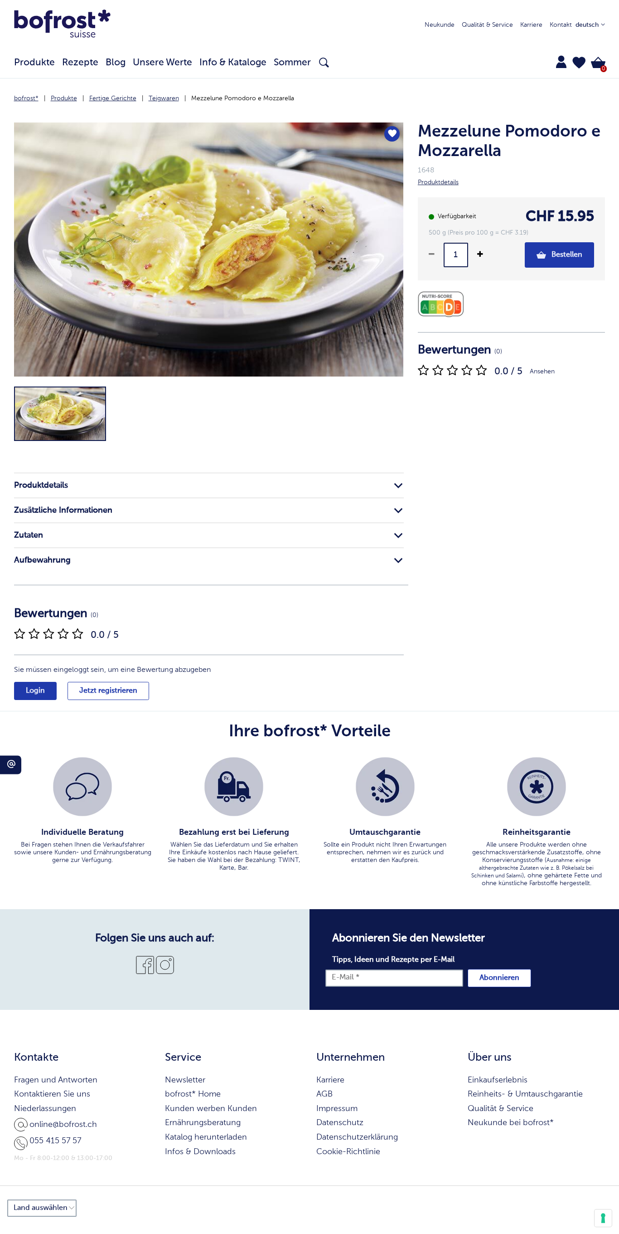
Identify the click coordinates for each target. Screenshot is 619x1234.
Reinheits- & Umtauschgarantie (525, 1094)
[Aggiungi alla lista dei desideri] (392, 134)
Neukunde (440, 25)
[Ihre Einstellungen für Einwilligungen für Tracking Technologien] (603, 1218)
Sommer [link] (292, 63)
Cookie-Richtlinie (348, 1152)
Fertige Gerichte (112, 98)
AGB (324, 1094)
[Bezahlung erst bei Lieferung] (234, 787)
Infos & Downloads (200, 1152)
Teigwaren (164, 98)
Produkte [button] (34, 63)
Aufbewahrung (42, 560)
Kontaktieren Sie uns (52, 1094)
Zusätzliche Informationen (63, 510)
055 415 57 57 (55, 1141)
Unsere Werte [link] (162, 63)
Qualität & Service (487, 25)
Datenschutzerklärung (357, 1137)
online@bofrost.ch (63, 1125)
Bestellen (566, 255)
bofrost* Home (193, 1094)
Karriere (531, 25)
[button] (579, 62)
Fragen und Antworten (55, 1080)
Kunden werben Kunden (211, 1109)
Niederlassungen (45, 1109)
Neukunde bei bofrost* (511, 1123)
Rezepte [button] (80, 63)
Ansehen (542, 371)
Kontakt (561, 25)
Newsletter (185, 1080)
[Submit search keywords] (324, 63)
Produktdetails (41, 485)
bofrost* (26, 98)
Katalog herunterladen (206, 1137)
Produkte (64, 98)
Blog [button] (116, 63)
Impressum (337, 1109)
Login (35, 691)
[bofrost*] (62, 25)
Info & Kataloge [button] (232, 63)
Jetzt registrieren (108, 691)
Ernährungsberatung (203, 1123)
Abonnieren (499, 978)
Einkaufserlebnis (497, 1080)
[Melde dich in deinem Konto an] (561, 61)
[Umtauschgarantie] (385, 787)
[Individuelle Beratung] (82, 787)
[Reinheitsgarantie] (537, 787)
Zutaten (28, 535)
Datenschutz (339, 1123)
